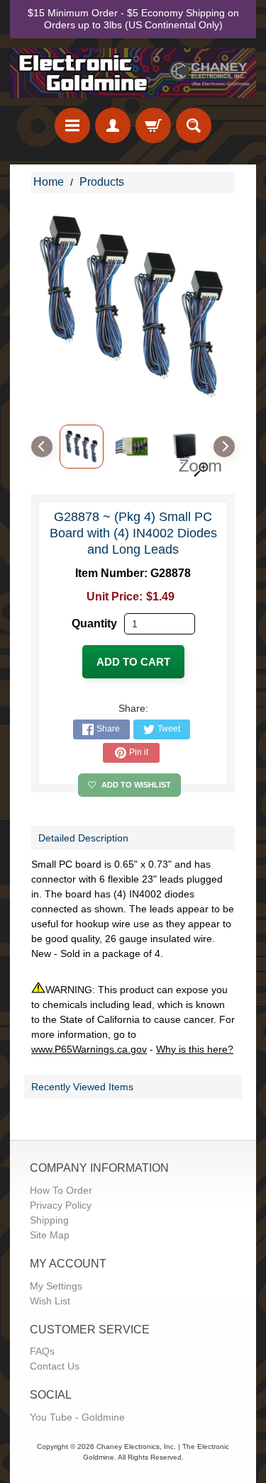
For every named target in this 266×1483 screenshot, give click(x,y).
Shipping (49, 1220)
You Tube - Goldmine (77, 1417)
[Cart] (153, 125)
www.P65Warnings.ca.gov (89, 1049)
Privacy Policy (61, 1205)
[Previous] (41, 446)
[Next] (224, 446)
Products (101, 182)
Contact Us (54, 1366)
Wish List (50, 1300)
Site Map (50, 1235)
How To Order (61, 1190)
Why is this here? (194, 1049)
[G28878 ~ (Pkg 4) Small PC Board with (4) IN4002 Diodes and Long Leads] (82, 447)
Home (48, 182)
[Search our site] (193, 125)
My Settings (56, 1286)
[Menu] (72, 125)
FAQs (42, 1351)
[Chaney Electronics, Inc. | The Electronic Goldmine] (133, 73)
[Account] (113, 125)
